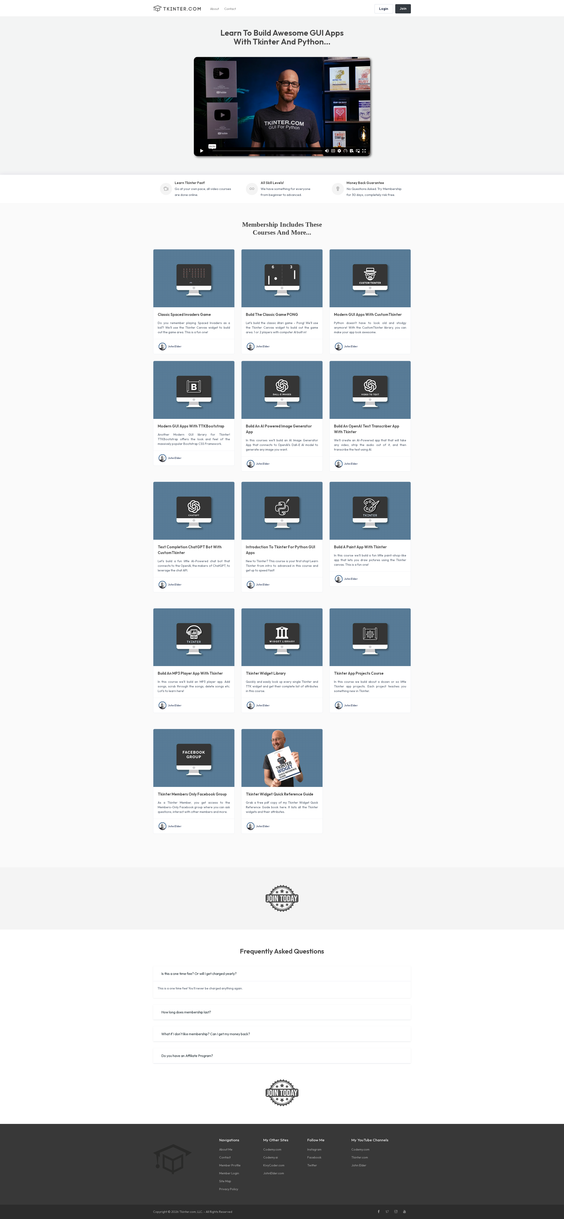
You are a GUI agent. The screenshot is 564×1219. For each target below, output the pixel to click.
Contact (230, 9)
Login (383, 9)
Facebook (314, 1157)
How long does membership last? (186, 1012)
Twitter (312, 1165)
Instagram (314, 1149)
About (214, 9)
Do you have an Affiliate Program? (187, 1055)
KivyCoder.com (273, 1165)
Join (403, 8)
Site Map (225, 1181)
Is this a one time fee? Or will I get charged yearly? (199, 973)
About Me (225, 1149)
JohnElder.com (273, 1173)
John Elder (175, 346)
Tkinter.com (359, 1157)
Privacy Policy (228, 1189)
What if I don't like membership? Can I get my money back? (205, 1034)
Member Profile (230, 1165)
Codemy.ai (270, 1157)
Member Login (229, 1173)
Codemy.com (272, 1149)
